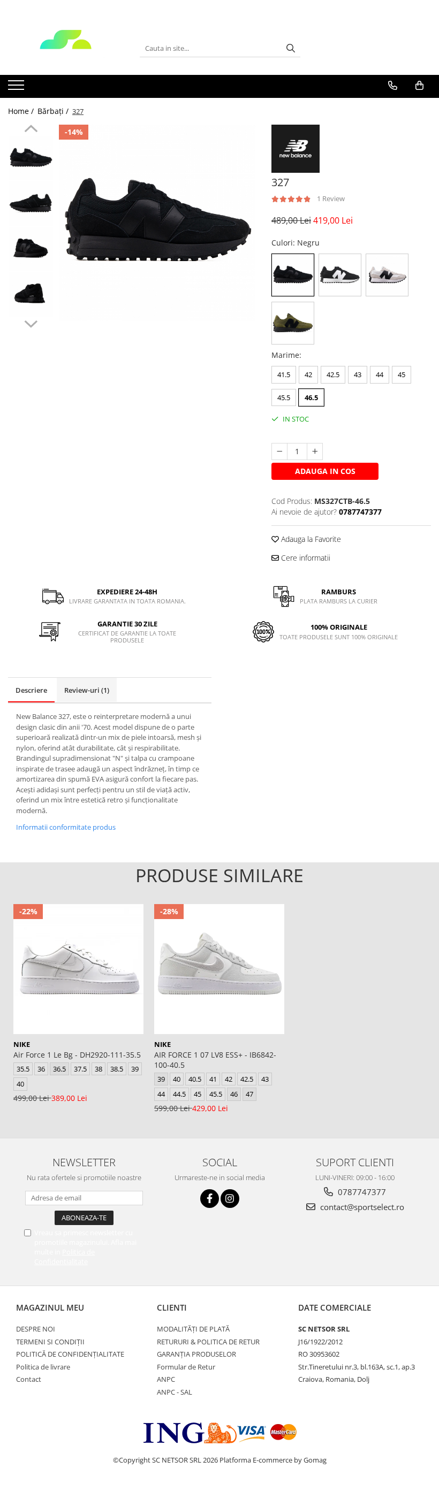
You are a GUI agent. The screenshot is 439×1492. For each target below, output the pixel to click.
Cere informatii (304, 558)
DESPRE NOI (35, 1329)
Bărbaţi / (54, 111)
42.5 (333, 374)
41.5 (283, 374)
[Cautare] (290, 48)
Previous (31, 130)
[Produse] (17, 88)
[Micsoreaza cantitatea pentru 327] (279, 451)
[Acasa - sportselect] (65, 48)
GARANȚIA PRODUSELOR (196, 1354)
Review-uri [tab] (86, 690)
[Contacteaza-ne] (393, 85)
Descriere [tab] (31, 690)
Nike (21, 1044)
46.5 (311, 397)
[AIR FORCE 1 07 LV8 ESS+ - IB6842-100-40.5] (219, 969)
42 (308, 374)
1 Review (331, 198)
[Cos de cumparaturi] (419, 85)
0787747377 (361, 1192)
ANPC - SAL (174, 1392)
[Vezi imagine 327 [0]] (31, 158)
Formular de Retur (186, 1367)
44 (379, 374)
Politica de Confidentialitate (64, 1256)
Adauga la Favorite (310, 539)
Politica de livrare (43, 1367)
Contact (28, 1379)
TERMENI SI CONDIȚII (50, 1341)
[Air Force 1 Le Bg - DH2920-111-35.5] (78, 969)
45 (401, 374)
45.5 (283, 397)
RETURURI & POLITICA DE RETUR (208, 1341)
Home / (22, 111)
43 (357, 374)
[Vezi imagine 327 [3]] (31, 294)
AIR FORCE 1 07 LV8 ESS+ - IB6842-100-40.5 (215, 1060)
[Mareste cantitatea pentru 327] (315, 451)
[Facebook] (209, 1198)
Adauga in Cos (325, 471)
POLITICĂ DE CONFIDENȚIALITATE (70, 1354)
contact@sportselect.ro (361, 1207)
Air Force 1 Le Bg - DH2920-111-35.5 (77, 1055)
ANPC (166, 1379)
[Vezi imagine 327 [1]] (31, 203)
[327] (157, 223)
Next (31, 322)
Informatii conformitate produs (66, 827)
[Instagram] (230, 1198)
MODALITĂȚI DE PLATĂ (193, 1329)
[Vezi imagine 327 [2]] (31, 249)
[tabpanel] (157, 223)
